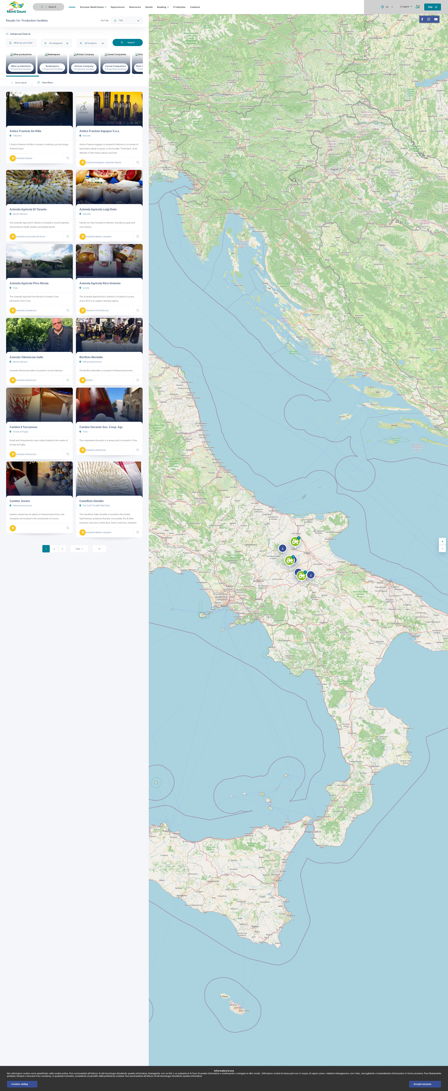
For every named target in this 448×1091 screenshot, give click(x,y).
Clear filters (47, 82)
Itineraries (135, 7)
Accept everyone (422, 1084)
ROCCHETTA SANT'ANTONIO (96, 505)
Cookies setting (19, 1084)
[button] (295, 543)
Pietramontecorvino (92, 362)
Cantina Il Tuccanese (23, 427)
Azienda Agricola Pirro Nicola (29, 283)
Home (72, 7)
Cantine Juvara (20, 501)
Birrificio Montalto (91, 357)
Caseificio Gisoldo (91, 501)
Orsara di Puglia (20, 432)
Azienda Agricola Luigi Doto (98, 209)
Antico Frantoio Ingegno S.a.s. (99, 131)
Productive (179, 7)
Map (430, 7)
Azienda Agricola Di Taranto (28, 209)
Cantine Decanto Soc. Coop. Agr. (101, 427)
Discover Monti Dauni (92, 7)
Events (149, 7)
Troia (15, 288)
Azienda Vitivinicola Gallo (26, 357)
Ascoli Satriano (19, 214)
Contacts (195, 7)
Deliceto (86, 136)
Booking (161, 7)
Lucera (85, 288)
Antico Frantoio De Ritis (25, 131)
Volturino (17, 136)
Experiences (118, 7)
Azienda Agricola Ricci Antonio (100, 283)
